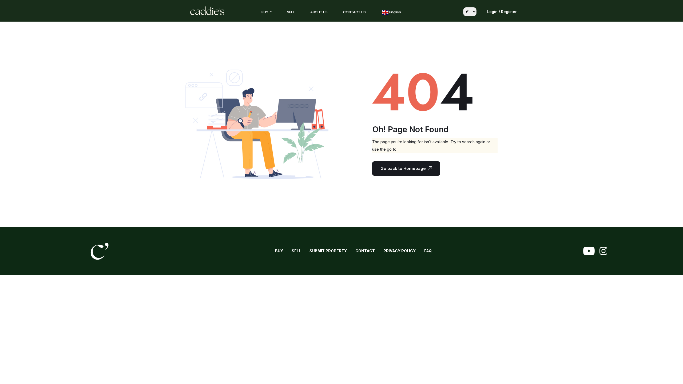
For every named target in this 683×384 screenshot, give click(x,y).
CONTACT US (354, 12)
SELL (291, 12)
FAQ (428, 251)
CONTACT (365, 251)
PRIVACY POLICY (399, 251)
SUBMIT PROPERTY (328, 251)
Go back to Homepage (403, 168)
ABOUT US (319, 12)
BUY (265, 12)
